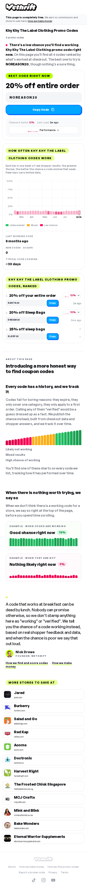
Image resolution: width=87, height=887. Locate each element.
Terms (64, 872)
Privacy (53, 872)
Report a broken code (32, 872)
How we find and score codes (27, 663)
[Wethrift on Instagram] (43, 880)
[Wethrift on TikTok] (33, 880)
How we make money (40, 21)
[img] (43, 199)
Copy (52, 302)
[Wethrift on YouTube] (53, 880)
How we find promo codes (63, 866)
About (12, 866)
